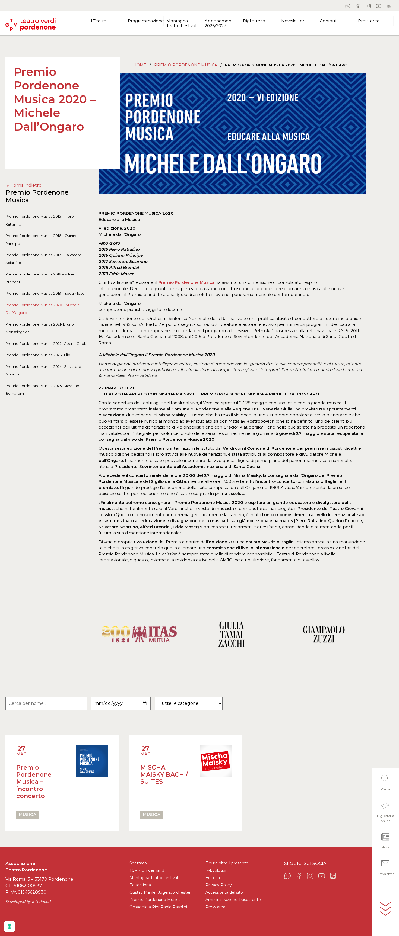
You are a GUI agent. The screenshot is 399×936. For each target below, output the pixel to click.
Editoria (212, 877)
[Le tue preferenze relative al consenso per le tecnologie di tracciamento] (9, 926)
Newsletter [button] (292, 20)
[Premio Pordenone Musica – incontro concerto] (92, 775)
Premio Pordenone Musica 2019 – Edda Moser (45, 293)
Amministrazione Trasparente (233, 899)
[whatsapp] (347, 5)
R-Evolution (216, 870)
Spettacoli (138, 863)
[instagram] (368, 5)
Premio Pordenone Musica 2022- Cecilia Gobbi (46, 343)
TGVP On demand (146, 870)
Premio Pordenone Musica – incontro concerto (34, 782)
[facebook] (358, 5)
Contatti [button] (328, 20)
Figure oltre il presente (226, 863)
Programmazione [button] (145, 20)
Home (139, 65)
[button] (385, 781)
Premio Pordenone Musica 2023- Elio (37, 355)
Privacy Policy (218, 885)
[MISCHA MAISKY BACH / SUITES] (216, 768)
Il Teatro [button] (98, 20)
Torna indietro (26, 185)
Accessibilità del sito (224, 892)
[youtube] (378, 5)
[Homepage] (30, 22)
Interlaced (41, 901)
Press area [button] (368, 20)
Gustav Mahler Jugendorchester (160, 892)
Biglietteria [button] (254, 20)
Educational (140, 885)
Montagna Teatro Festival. (154, 877)
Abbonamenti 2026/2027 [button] (219, 23)
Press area (215, 907)
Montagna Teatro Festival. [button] (181, 23)
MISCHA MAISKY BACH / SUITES (164, 775)
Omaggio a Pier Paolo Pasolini (158, 907)
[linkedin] (389, 5)
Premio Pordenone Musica (185, 65)
